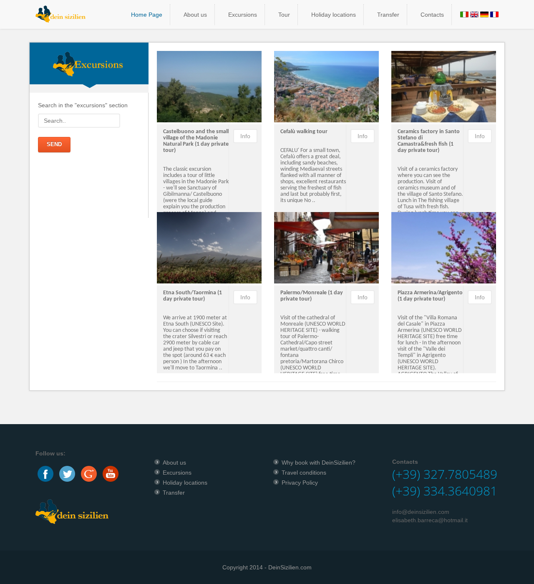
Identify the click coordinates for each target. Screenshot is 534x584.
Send (54, 144)
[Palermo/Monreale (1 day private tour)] (326, 248)
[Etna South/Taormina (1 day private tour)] (209, 248)
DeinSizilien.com (290, 567)
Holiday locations (333, 14)
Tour (284, 14)
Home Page (146, 14)
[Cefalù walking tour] (326, 86)
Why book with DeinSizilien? (318, 462)
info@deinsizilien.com (420, 511)
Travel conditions (304, 472)
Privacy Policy (300, 482)
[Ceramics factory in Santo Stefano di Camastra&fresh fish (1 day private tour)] (443, 86)
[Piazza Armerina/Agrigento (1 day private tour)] (443, 248)
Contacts (432, 14)
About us (195, 14)
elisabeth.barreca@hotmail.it (430, 520)
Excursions (242, 14)
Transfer (388, 14)
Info (245, 136)
